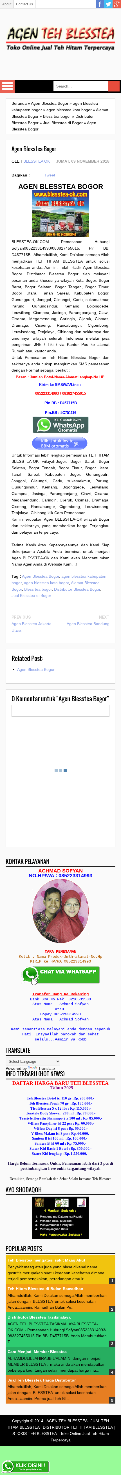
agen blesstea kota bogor (46, 583)
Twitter (108, 4)
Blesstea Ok (36, 161)
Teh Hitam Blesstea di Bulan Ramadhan (45, 1288)
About (6, 4)
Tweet (49, 175)
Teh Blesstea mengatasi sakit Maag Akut (46, 1260)
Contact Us (24, 4)
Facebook (100, 4)
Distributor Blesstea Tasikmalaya (39, 1317)
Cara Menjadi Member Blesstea (37, 1351)
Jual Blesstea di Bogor (31, 595)
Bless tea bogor (38, 589)
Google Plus (117, 4)
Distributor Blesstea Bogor (77, 589)
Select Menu (7, 86)
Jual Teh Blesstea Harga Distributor (42, 1380)
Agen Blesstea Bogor (40, 576)
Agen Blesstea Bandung (88, 623)
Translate (46, 1068)
